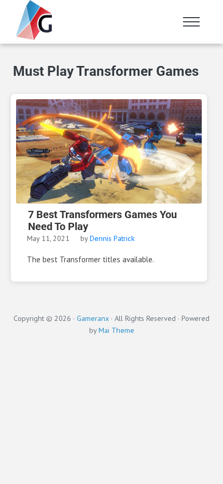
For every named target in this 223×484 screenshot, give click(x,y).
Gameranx (93, 318)
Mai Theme (116, 330)
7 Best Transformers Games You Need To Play (102, 221)
